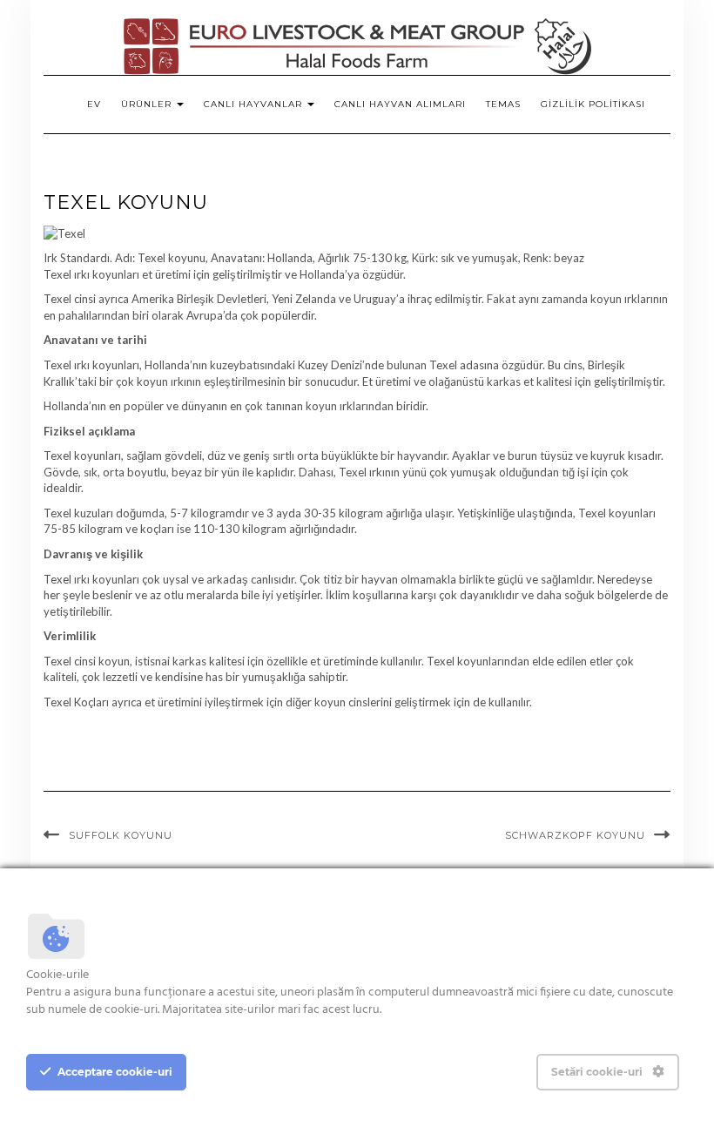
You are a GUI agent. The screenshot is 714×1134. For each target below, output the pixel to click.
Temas (503, 104)
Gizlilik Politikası (593, 104)
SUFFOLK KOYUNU (120, 835)
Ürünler (148, 104)
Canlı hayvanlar (255, 104)
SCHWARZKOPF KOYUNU (575, 835)
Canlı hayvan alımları (400, 104)
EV (94, 104)
